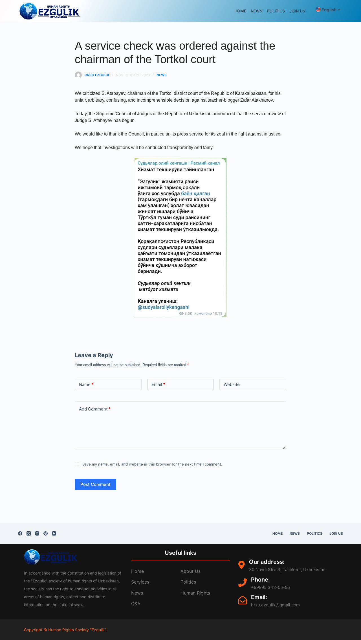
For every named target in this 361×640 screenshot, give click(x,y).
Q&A (135, 603)
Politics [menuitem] (276, 10)
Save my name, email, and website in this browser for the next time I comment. (152, 464)
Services (140, 582)
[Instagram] (37, 533)
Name (86, 384)
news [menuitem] (256, 10)
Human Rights (195, 593)
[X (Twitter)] (29, 533)
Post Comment (95, 484)
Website (232, 384)
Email (158, 384)
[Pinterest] (45, 533)
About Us (190, 571)
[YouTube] (54, 533)
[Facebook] (20, 533)
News (162, 75)
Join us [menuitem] (297, 10)
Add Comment (95, 409)
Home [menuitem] (240, 10)
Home (137, 571)
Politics (188, 582)
